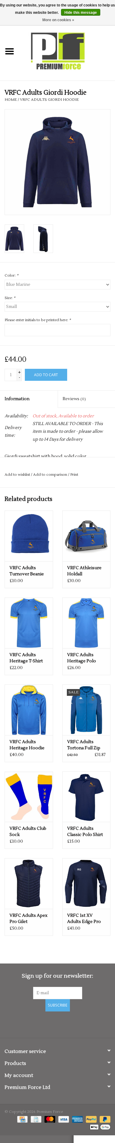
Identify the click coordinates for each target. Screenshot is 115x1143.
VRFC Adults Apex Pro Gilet (29, 918)
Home (11, 99)
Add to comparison (50, 474)
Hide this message (80, 12)
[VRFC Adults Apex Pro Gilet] (29, 883)
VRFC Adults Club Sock (28, 832)
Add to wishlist (17, 474)
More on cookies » (58, 20)
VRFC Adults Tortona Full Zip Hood (83, 745)
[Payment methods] (22, 1119)
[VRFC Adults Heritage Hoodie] (29, 709)
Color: (11, 275)
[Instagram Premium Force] (79, 1024)
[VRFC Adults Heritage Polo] (86, 622)
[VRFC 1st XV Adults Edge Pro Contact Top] (86, 883)
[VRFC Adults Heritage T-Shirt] (29, 622)
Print (74, 474)
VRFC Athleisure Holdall (84, 571)
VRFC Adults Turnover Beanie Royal (27, 571)
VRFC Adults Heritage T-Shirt (26, 658)
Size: (10, 298)
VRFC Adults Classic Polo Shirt (85, 832)
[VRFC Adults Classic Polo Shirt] (86, 796)
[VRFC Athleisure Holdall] (86, 535)
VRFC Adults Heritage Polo (81, 658)
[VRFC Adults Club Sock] (29, 796)
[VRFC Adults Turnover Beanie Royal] (29, 535)
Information (17, 399)
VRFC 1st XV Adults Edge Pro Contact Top (84, 919)
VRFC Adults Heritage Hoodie (27, 745)
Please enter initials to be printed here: (38, 320)
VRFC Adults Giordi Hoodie (49, 99)
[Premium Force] (67, 51)
